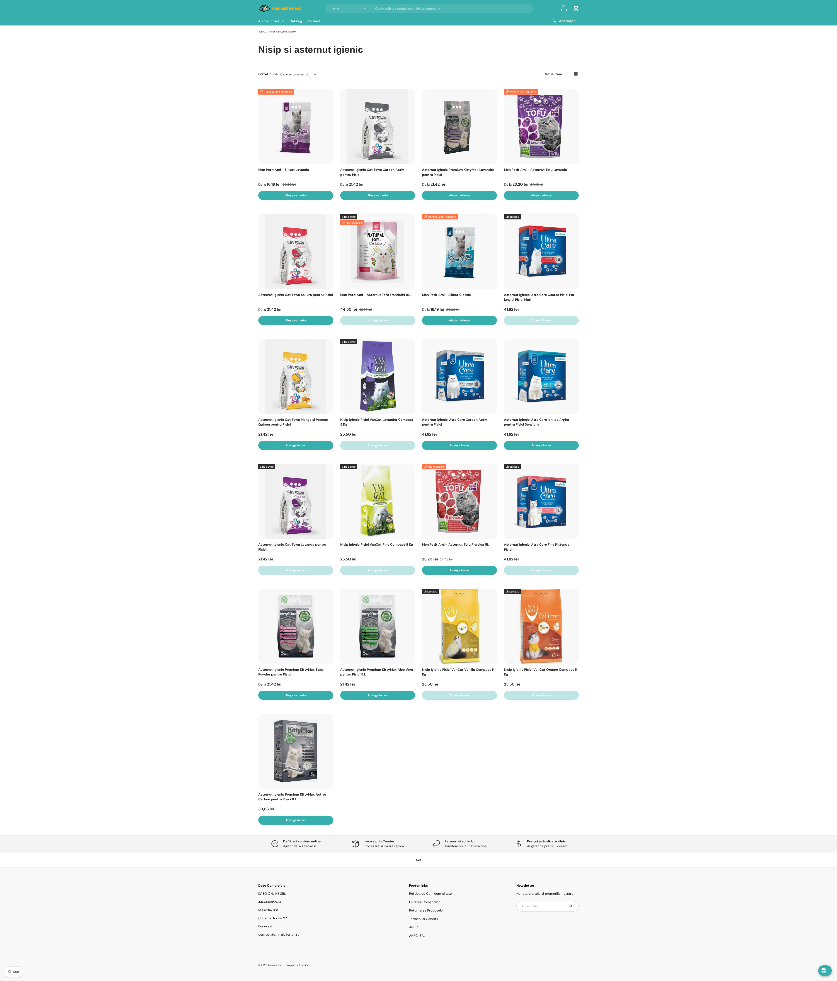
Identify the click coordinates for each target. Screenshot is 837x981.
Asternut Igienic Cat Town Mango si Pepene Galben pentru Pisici (293, 422)
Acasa (261, 31)
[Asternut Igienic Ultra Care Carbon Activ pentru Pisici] (459, 376)
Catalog (295, 21)
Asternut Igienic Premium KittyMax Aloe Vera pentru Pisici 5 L (376, 672)
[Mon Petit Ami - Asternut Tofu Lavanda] (541, 126)
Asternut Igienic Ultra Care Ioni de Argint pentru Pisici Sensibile (536, 422)
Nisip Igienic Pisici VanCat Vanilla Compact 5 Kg (458, 672)
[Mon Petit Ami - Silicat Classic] (459, 251)
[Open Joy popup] (825, 970)
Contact (314, 21)
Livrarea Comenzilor (424, 902)
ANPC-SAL (417, 935)
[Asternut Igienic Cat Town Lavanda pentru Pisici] (295, 501)
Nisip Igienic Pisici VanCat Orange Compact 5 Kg (540, 672)
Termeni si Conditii (423, 919)
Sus (418, 860)
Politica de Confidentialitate (430, 893)
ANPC (413, 927)
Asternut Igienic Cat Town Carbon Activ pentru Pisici (372, 172)
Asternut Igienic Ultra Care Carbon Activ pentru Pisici (454, 422)
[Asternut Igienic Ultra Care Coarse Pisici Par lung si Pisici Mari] (541, 251)
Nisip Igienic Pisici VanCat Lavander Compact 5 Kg (376, 422)
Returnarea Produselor (426, 910)
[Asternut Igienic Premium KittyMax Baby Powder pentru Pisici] (295, 626)
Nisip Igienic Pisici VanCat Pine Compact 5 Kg (376, 544)
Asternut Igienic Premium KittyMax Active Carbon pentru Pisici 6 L (292, 797)
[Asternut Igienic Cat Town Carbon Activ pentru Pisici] (377, 126)
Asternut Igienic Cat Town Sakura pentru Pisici (295, 295)
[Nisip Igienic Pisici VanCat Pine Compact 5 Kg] (377, 501)
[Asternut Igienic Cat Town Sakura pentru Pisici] (295, 251)
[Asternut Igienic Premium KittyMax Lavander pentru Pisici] (459, 126)
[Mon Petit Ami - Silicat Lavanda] (295, 126)
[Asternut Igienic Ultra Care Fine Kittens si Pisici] (541, 501)
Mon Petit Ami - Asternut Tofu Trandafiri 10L (375, 295)
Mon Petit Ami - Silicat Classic (446, 295)
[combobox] (429, 8)
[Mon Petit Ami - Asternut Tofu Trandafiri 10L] (377, 251)
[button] (576, 8)
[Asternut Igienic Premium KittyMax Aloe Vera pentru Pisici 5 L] (377, 626)
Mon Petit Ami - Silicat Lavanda (283, 170)
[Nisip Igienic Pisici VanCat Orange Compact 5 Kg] (541, 626)
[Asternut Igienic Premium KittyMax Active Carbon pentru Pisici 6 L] (295, 751)
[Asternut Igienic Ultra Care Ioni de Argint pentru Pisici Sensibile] (541, 376)
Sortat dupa (268, 74)
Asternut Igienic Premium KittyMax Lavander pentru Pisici (458, 172)
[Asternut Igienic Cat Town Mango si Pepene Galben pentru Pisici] (295, 376)
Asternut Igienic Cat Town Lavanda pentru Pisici (292, 547)
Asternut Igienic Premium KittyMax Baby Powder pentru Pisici (291, 672)
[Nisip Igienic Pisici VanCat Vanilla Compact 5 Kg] (459, 626)
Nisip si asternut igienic (282, 31)
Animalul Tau (268, 21)
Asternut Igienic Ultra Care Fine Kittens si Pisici (537, 547)
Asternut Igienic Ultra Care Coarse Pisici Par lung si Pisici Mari (539, 297)
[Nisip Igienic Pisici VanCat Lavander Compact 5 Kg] (377, 376)
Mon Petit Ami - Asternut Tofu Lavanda (535, 170)
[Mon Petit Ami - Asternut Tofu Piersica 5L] (459, 501)
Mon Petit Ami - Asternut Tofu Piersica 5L (455, 544)
